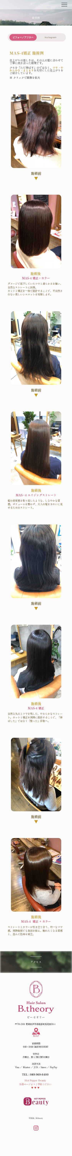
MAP (36, 1035)
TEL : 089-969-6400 (35, 1074)
